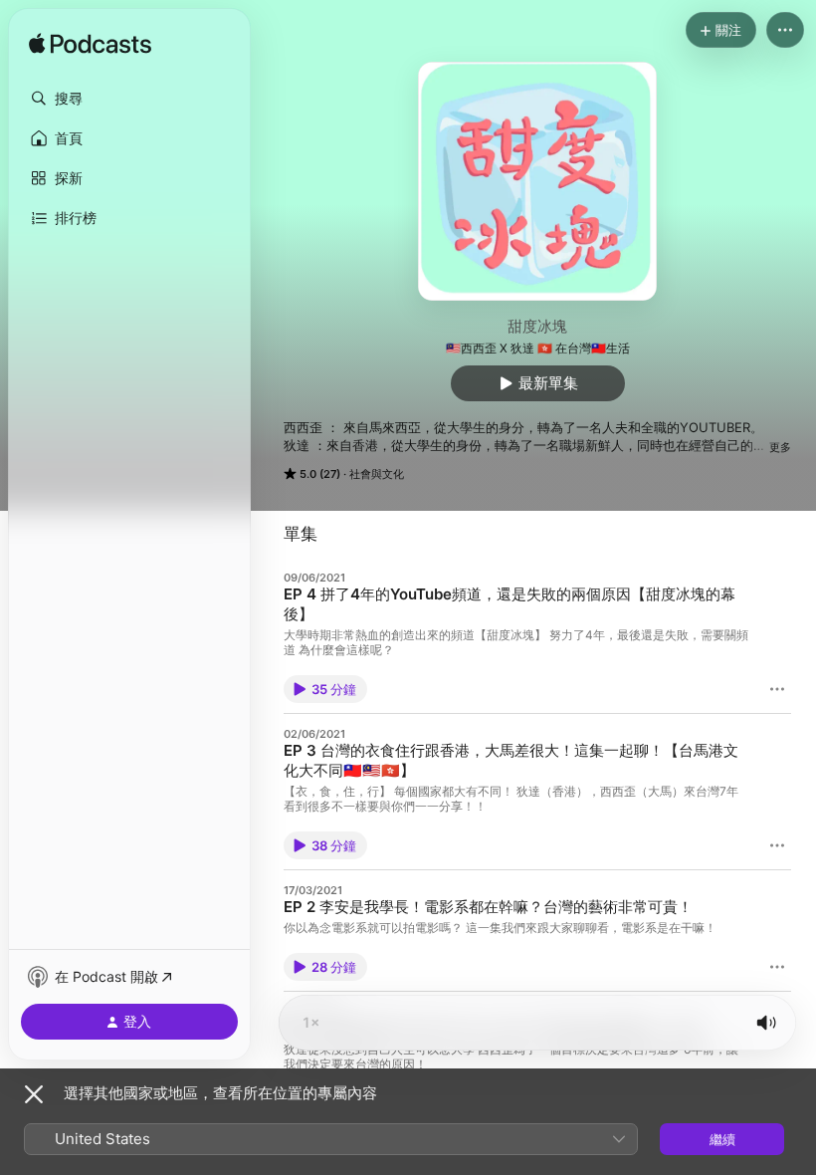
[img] (90, 45)
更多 (780, 447)
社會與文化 (376, 474)
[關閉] (34, 1094)
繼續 (722, 1139)
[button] (129, 99)
